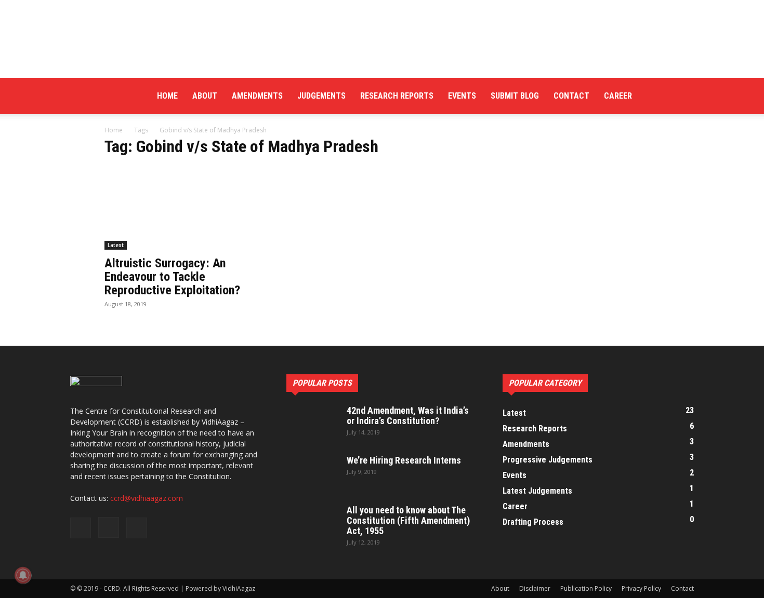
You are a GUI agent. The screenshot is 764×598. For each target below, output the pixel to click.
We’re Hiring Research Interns (404, 460)
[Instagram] (668, 96)
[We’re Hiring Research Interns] (312, 473)
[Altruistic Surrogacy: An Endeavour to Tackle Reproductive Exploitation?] (188, 208)
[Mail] (686, 96)
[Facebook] (650, 96)
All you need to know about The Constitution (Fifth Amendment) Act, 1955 (408, 520)
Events (462, 96)
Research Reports (396, 96)
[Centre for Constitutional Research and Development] (382, 39)
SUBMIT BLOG (515, 96)
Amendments (257, 96)
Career (618, 96)
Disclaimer (534, 588)
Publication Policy (586, 588)
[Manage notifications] (23, 575)
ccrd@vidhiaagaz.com (146, 498)
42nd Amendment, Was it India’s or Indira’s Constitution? (408, 415)
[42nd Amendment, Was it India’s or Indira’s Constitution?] (312, 423)
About (204, 96)
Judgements (321, 96)
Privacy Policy (641, 588)
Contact (571, 96)
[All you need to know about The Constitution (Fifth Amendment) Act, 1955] (312, 523)
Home (167, 96)
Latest (116, 245)
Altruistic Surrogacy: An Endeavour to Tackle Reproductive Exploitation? (172, 276)
